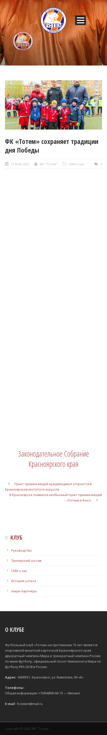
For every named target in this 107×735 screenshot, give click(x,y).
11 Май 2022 (20, 164)
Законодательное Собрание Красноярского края (53, 458)
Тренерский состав (26, 560)
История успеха (23, 581)
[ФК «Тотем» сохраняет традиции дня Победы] (53, 105)
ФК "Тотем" (49, 164)
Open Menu (80, 20)
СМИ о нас (76, 164)
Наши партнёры (24, 591)
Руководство (21, 550)
